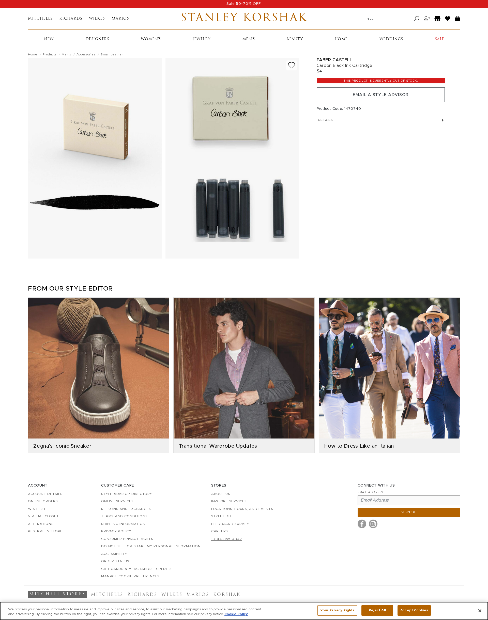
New (49, 39)
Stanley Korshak (244, 18)
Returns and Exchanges (126, 509)
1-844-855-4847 (226, 539)
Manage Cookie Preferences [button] (130, 576)
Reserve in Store (45, 531)
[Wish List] (448, 19)
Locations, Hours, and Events (242, 509)
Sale (439, 39)
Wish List (37, 509)
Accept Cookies (414, 610)
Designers (97, 39)
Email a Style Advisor (380, 95)
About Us (220, 494)
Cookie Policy (236, 614)
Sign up (409, 512)
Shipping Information (123, 524)
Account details (45, 494)
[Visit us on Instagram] (373, 524)
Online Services (117, 501)
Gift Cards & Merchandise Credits (136, 569)
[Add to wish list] (291, 65)
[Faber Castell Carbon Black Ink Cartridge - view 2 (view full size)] (232, 158)
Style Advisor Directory (126, 494)
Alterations (40, 524)
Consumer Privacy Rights (127, 539)
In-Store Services (229, 501)
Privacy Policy (116, 531)
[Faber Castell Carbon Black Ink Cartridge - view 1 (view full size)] (95, 158)
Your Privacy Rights (337, 610)
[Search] (416, 18)
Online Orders (43, 501)
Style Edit (221, 516)
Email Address (370, 492)
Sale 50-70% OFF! (244, 4)
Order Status (115, 561)
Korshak (226, 595)
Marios (120, 19)
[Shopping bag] (457, 19)
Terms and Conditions (124, 516)
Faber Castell (335, 60)
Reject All (377, 610)
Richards (70, 19)
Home (341, 39)
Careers (219, 531)
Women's (151, 39)
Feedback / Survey (230, 524)
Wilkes (97, 19)
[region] (244, 611)
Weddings (391, 39)
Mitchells (40, 19)
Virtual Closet (43, 516)
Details (325, 120)
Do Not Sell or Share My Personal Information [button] (151, 546)
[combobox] (388, 18)
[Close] (479, 610)
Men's (248, 39)
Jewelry (201, 39)
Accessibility (114, 554)
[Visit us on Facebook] (362, 524)
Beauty (294, 39)
